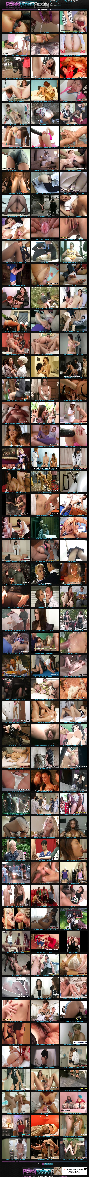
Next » (50, 1164)
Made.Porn (70, 1)
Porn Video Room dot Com (61, 0)
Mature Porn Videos (63, 1)
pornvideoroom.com (27, 1176)
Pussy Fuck (58, 5)
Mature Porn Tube (54, 1)
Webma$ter (64, 1176)
